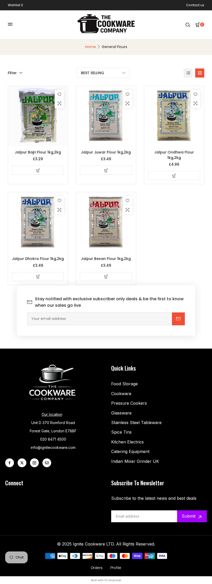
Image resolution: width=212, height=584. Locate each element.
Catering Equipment (130, 451)
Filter (12, 73)
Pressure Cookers (129, 403)
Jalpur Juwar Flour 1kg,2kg (106, 152)
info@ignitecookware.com (53, 447)
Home (90, 46)
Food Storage (124, 383)
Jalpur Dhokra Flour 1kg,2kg (38, 258)
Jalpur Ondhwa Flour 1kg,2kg (174, 155)
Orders (97, 567)
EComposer (112, 580)
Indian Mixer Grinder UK (135, 461)
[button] (199, 24)
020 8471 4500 (53, 439)
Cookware (121, 393)
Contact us (195, 5)
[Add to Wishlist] (59, 94)
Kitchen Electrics (127, 441)
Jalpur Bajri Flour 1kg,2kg (38, 152)
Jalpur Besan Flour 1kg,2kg (106, 258)
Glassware (121, 413)
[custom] (9, 462)
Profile (115, 567)
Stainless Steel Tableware (136, 422)
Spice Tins (121, 432)
